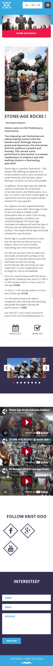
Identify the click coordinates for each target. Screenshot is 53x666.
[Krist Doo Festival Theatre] (6, 5)
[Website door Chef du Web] (26, 663)
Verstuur (11, 640)
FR (38, 5)
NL (26, 5)
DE (32, 5)
